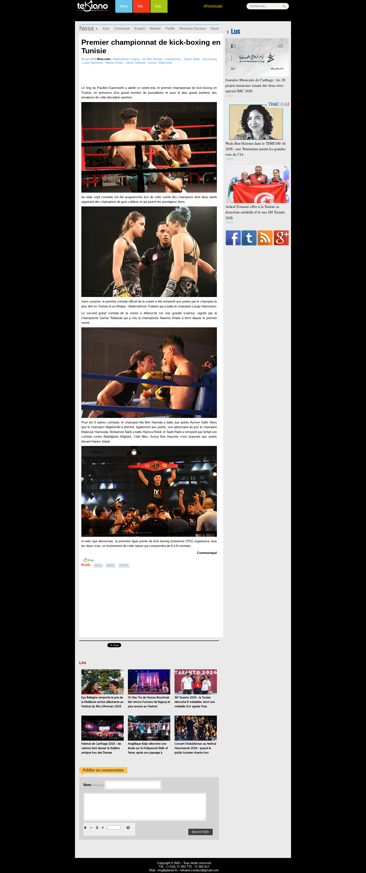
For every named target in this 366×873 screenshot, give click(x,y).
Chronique (122, 28)
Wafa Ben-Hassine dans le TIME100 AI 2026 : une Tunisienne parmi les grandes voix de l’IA (255, 149)
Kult (158, 6)
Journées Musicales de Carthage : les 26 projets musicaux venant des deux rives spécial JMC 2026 (255, 85)
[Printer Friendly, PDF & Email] (88, 559)
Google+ (281, 237)
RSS (265, 237)
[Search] (284, 6)
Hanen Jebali (192, 59)
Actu (106, 28)
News (110, 565)
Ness (124, 6)
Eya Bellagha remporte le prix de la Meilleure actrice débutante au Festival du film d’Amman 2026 (102, 701)
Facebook (233, 237)
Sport (215, 28)
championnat (173, 59)
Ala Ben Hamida (152, 59)
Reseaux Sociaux (192, 28)
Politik (170, 28)
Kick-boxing (209, 59)
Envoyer (200, 832)
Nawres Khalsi (114, 62)
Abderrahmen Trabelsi (126, 59)
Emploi (139, 28)
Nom (93, 785)
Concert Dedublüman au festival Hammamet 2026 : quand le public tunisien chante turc (195, 747)
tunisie (152, 62)
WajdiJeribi (165, 62)
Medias (155, 28)
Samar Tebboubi (136, 62)
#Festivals (213, 6)
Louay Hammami (92, 62)
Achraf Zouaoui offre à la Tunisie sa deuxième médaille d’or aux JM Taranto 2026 (255, 212)
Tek (140, 6)
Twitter (249, 237)
